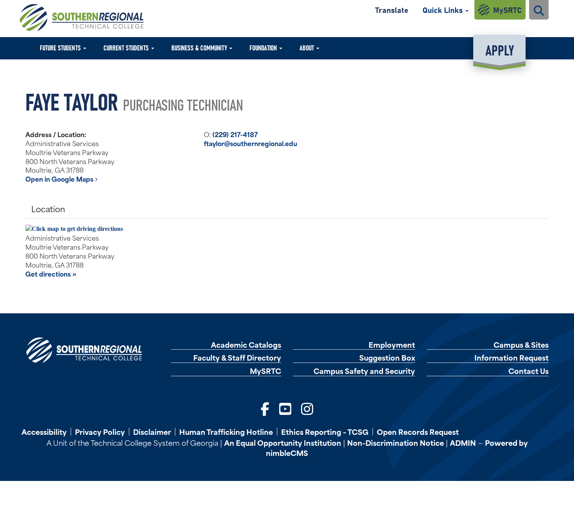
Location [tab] (48, 208)
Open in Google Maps (60, 178)
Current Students (126, 47)
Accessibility (44, 432)
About (307, 47)
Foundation (264, 47)
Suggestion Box (387, 357)
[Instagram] (307, 407)
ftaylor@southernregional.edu (250, 143)
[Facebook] (265, 407)
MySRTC (507, 9)
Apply (499, 49)
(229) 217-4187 (235, 134)
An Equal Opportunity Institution (282, 442)
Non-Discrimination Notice (395, 442)
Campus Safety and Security (364, 371)
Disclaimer (152, 432)
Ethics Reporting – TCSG (325, 432)
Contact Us (528, 371)
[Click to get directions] (287, 229)
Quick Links (443, 9)
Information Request (511, 357)
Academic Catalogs (246, 345)
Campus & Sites (521, 345)
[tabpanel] (287, 251)
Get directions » (51, 273)
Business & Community (199, 47)
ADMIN (463, 442)
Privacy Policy (100, 432)
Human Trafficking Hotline (226, 432)
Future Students (61, 47)
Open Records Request (418, 432)
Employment (392, 345)
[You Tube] (285, 407)
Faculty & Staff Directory (237, 357)
